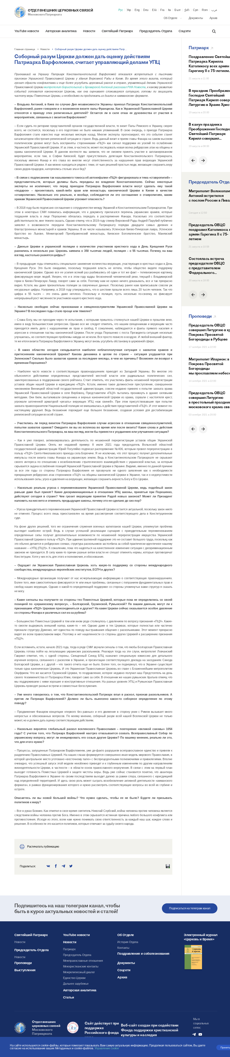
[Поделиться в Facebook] (56, 866)
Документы (196, 18)
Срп (195, 10)
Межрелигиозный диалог (79, 972)
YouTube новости (27, 31)
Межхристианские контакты (80, 966)
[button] (193, 160)
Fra (162, 10)
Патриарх (69, 949)
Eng (137, 10)
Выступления (25, 970)
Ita (169, 10)
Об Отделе (171, 18)
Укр (129, 10)
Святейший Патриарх (118, 31)
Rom (205, 10)
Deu (145, 10)
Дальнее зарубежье (76, 983)
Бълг (177, 10)
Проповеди (23, 963)
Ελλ (154, 10)
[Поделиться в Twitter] (71, 866)
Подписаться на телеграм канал (189, 908)
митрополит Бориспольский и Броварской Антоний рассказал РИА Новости (95, 87)
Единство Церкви (74, 977)
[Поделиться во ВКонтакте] (48, 866)
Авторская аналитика (61, 31)
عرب (214, 10)
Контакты (123, 947)
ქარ (186, 10)
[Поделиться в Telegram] (63, 866)
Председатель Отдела (156, 31)
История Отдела (127, 942)
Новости (89, 31)
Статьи (68, 997)
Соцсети (184, 31)
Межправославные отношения (83, 960)
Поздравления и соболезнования (143, 953)
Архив (213, 18)
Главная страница (24, 49)
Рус (120, 10)
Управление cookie (107, 1048)
